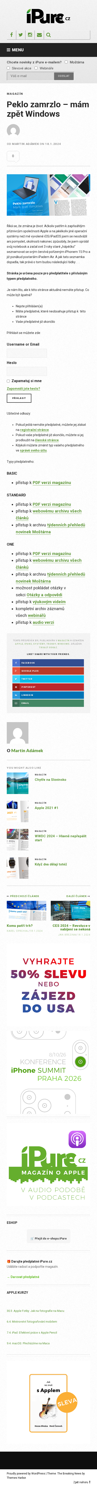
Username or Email (23, 344)
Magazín (15, 93)
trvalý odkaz (48, 647)
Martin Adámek (25, 144)
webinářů (37, 615)
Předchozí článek (24, 896)
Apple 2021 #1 (46, 808)
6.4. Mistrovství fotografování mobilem (32, 1321)
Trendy (51, 644)
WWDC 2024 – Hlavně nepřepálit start (60, 838)
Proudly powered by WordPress (26, 1473)
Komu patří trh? (20, 926)
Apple (19, 644)
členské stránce (47, 440)
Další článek (77, 896)
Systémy (39, 644)
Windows (64, 644)
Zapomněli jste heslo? (23, 388)
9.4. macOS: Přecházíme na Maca (28, 1343)
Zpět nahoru (80, 1482)
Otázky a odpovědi (44, 594)
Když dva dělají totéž (51, 864)
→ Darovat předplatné (23, 1277)
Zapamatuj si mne (27, 381)
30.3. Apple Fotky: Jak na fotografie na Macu (35, 1311)
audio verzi (43, 622)
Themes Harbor (16, 1477)
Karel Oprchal (18, 931)
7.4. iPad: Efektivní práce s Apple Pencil (32, 1332)
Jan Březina (67, 934)
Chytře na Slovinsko (50, 780)
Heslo (12, 363)
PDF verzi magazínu (52, 482)
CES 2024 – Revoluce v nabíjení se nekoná (71, 928)
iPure (28, 644)
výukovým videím (49, 601)
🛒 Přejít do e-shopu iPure (48, 1238)
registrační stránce (34, 430)
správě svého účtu (33, 450)
